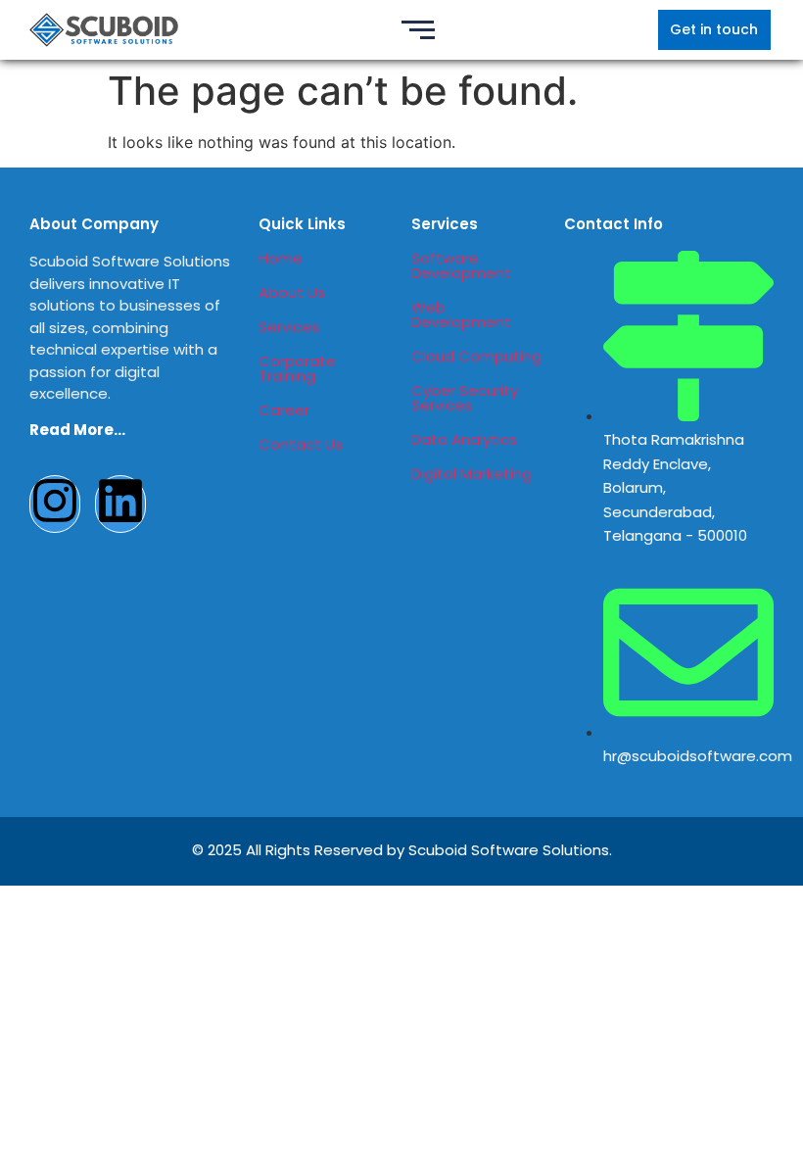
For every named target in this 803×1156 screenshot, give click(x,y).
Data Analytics (464, 439)
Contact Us (301, 444)
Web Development (461, 314)
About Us (292, 292)
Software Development (461, 265)
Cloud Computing (476, 356)
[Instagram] (54, 504)
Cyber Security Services (464, 397)
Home (281, 258)
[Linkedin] (120, 504)
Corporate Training (297, 368)
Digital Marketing (471, 473)
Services (289, 326)
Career (284, 410)
